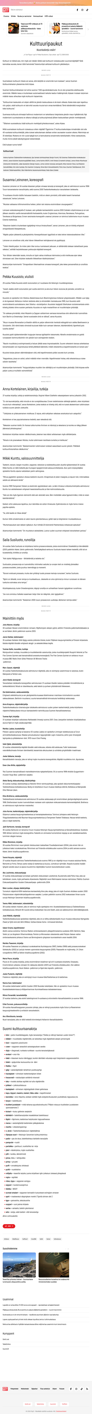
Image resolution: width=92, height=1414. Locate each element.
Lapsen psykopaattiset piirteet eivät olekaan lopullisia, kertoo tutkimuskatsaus (29, 1319)
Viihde (13, 16)
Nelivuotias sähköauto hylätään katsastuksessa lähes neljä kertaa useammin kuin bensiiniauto (34, 1324)
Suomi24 (6, 1349)
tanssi (48, 1239)
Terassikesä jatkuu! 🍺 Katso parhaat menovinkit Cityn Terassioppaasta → (46, 3)
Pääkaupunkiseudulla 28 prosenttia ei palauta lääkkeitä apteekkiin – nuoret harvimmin (32, 1310)
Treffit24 (64, 1404)
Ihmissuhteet (38, 16)
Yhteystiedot (14, 1389)
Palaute (61, 1389)
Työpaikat (34, 1389)
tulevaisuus (57, 1239)
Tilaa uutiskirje (45, 1389)
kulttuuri (25, 1239)
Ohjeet (55, 1389)
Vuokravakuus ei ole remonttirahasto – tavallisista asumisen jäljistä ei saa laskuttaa (31, 1315)
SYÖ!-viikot (49, 16)
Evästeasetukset (61, 1411)
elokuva (6, 1239)
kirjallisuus (15, 1239)
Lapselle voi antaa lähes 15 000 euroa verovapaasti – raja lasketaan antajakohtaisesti (31, 1305)
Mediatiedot (25, 1389)
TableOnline (7, 1344)
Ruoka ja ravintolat (25, 16)
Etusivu (6, 16)
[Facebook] (77, 10)
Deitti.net (6, 1339)
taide (41, 1239)
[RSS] (87, 1389)
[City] (5, 1389)
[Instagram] (82, 10)
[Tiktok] (87, 10)
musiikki (33, 1239)
